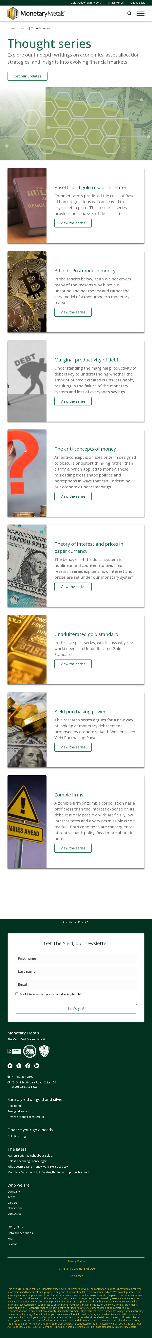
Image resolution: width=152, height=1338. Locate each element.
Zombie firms (68, 794)
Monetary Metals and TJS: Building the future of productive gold (48, 1172)
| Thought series (39, 28)
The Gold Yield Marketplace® (26, 1039)
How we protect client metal (26, 1117)
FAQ (10, 1238)
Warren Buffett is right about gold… (30, 1155)
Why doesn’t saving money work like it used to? (38, 1166)
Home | (13, 28)
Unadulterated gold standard (86, 634)
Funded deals (137, 2)
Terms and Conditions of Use (76, 1268)
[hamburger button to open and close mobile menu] (140, 13)
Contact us (14, 1213)
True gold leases (18, 1111)
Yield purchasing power (80, 711)
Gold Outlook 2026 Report (86, 2)
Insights (23, 28)
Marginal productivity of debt (86, 359)
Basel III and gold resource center (90, 187)
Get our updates (27, 76)
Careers (12, 1202)
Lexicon (12, 1244)
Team (11, 1197)
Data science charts (20, 1233)
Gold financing (17, 1136)
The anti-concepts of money (85, 448)
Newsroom (15, 1208)
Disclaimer (76, 1276)
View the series (73, 223)
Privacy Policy (76, 1261)
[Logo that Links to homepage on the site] (36, 13)
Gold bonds (15, 1106)
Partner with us (115, 2)
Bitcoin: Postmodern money (85, 270)
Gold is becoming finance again (28, 1161)
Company (14, 1191)
